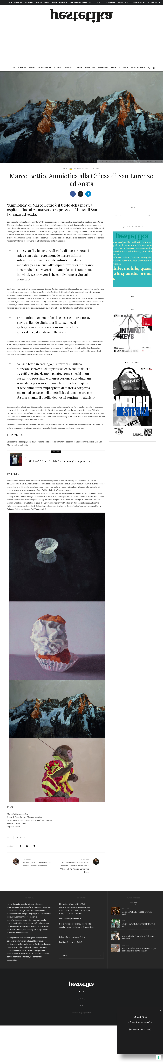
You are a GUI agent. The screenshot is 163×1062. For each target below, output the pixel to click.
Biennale (115, 68)
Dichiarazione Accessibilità (70, 942)
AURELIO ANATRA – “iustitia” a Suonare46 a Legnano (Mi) (58, 461)
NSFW (125, 68)
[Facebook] (79, 991)
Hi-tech (78, 68)
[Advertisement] (81, 45)
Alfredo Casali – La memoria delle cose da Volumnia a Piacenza (37, 863)
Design (32, 68)
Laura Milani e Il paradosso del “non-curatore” (138, 937)
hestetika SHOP (42, 2)
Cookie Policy (139, 2)
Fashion (58, 68)
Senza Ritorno (138, 68)
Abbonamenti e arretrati (81, 2)
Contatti (99, 2)
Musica (68, 68)
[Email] (80, 194)
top (127, 908)
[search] (149, 215)
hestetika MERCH (59, 2)
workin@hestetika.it (72, 919)
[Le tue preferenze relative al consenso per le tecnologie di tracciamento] (158, 1057)
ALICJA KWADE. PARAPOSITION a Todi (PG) (138, 925)
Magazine (29, 2)
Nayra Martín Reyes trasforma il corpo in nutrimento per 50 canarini (139, 949)
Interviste (90, 68)
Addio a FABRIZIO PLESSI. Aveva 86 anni (137, 913)
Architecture (44, 68)
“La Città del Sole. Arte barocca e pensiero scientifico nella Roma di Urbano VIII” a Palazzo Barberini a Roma (74, 866)
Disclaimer (110, 2)
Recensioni (103, 68)
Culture (22, 68)
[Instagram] (83, 991)
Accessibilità (154, 2)
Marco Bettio (20, 837)
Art (13, 68)
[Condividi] (73, 194)
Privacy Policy (124, 2)
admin (65, 168)
